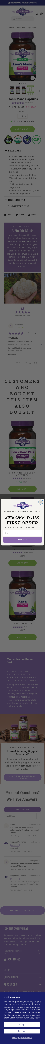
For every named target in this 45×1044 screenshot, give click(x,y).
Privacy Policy (33, 1018)
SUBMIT (22, 540)
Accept (21, 1024)
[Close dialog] (40, 502)
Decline (22, 1031)
